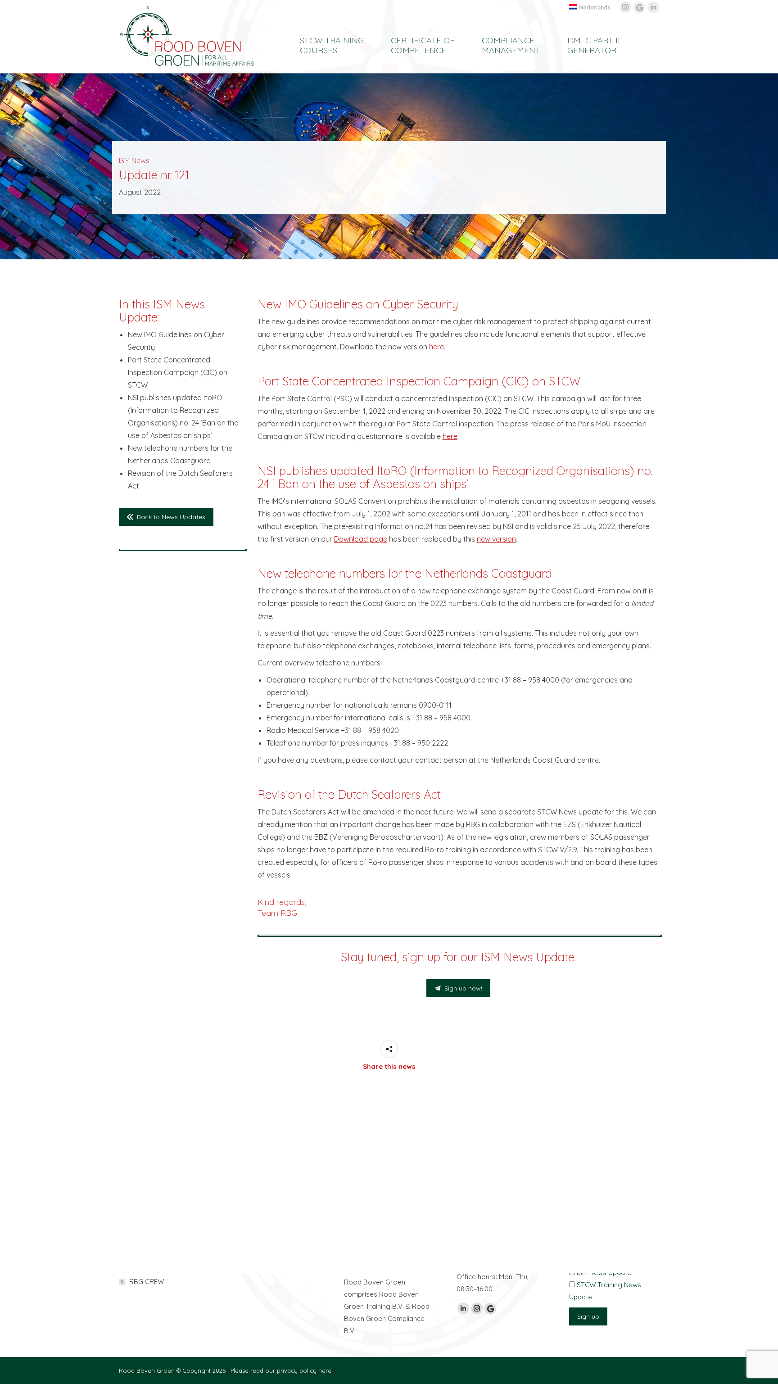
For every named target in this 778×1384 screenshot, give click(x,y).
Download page (360, 538)
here (436, 346)
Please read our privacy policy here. (282, 1370)
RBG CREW (146, 1281)
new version (496, 538)
